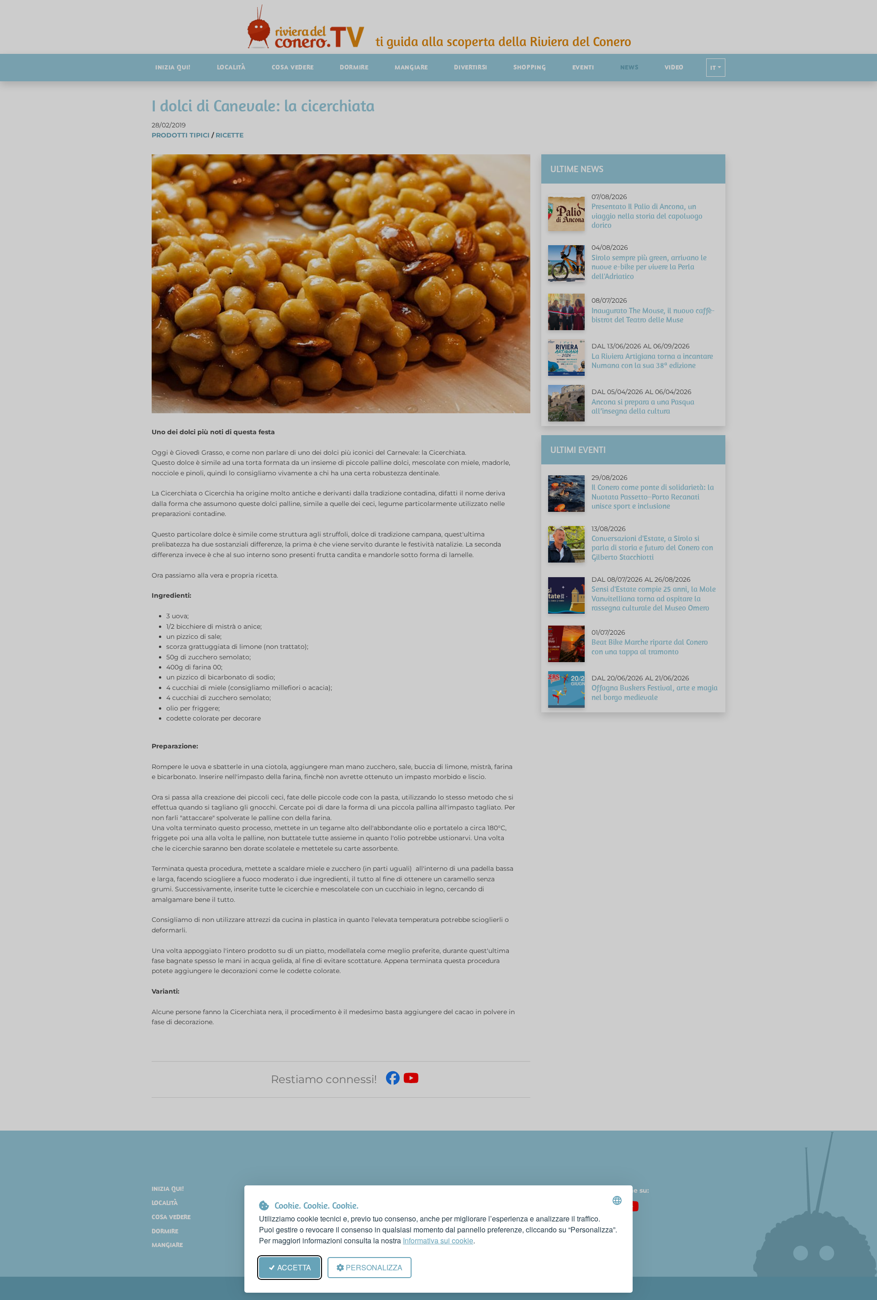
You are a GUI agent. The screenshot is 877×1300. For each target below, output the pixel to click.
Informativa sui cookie (438, 1240)
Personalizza (374, 1267)
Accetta (294, 1267)
